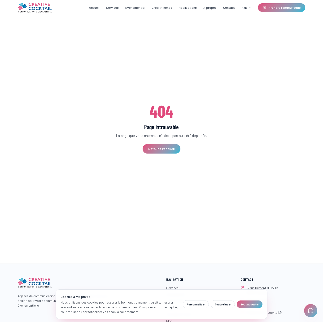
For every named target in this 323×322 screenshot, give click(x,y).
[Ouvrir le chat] (310, 310)
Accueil (94, 7)
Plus (245, 7)
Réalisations (188, 7)
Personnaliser (196, 304)
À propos (210, 7)
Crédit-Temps (162, 7)
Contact (229, 7)
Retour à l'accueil (161, 149)
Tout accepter (249, 304)
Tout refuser (223, 304)
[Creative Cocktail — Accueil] (35, 7)
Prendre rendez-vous (284, 7)
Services (112, 7)
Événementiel (135, 7)
